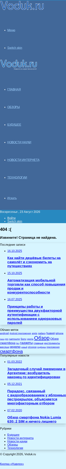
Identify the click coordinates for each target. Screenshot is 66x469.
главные (38, 343)
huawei (50, 333)
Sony (23, 338)
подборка (41, 347)
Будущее (13, 434)
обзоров (32, 347)
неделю (15, 347)
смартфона (11, 351)
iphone (59, 333)
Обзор (42, 338)
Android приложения (20, 333)
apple (34, 333)
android (4, 333)
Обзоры (12, 444)
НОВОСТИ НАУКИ (19, 142)
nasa (2, 339)
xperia (30, 339)
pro (6, 339)
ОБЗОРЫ (13, 107)
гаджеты (26, 343)
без (17, 343)
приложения (53, 347)
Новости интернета (23, 159)
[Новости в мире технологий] (22, 9)
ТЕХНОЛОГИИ (17, 177)
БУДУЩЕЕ (14, 124)
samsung (14, 339)
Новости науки (17, 441)
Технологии (15, 448)
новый (24, 347)
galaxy (42, 333)
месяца (4, 347)
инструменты (52, 343)
